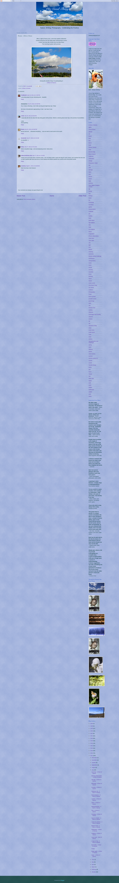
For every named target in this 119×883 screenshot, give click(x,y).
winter (90, 396)
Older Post (82, 196)
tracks (90, 367)
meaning (91, 251)
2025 (91, 726)
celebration (91, 158)
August (94, 767)
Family (90, 191)
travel (90, 371)
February (94, 869)
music (90, 274)
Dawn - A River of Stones (95, 855)
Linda (22, 115)
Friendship (91, 202)
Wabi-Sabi (91, 378)
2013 (91, 750)
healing (90, 216)
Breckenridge (92, 151)
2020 (91, 738)
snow (90, 336)
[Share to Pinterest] (40, 86)
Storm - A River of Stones (95, 803)
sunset (90, 362)
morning (91, 269)
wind (90, 394)
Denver (90, 176)
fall (89, 189)
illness (90, 231)
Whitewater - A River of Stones (96, 830)
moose (90, 267)
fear (90, 193)
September (94, 765)
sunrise (90, 360)
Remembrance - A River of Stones (95, 795)
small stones (92, 332)
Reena (22, 129)
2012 (91, 753)
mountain (91, 272)
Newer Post (21, 196)
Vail (89, 376)
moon (90, 265)
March (93, 867)
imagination (91, 233)
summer (91, 356)
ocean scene (92, 283)
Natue (90, 278)
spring (90, 345)
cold (90, 167)
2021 (91, 735)
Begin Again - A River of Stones (96, 852)
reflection (91, 312)
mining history (92, 260)
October (94, 762)
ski (89, 321)
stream (90, 351)
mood (90, 263)
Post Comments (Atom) (29, 199)
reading (90, 310)
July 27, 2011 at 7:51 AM (30, 146)
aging (90, 127)
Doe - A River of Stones (95, 811)
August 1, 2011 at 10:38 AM (33, 166)
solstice (90, 339)
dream (90, 178)
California (91, 156)
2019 (91, 740)
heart (90, 218)
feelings (90, 195)
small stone (91, 330)
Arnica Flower (92, 129)
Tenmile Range (92, 365)
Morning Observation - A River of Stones (96, 776)
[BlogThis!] (37, 86)
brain (90, 149)
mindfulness (92, 258)
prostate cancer (92, 298)
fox (89, 200)
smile (90, 334)
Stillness (91, 349)
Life (89, 242)
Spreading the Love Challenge (93, 342)
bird (89, 140)
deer (90, 174)
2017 (91, 745)
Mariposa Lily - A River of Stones (95, 792)
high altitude (92, 222)
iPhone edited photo (94, 236)
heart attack (91, 220)
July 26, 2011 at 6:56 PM (30, 115)
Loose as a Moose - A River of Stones (96, 822)
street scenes (92, 353)
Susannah (23, 138)
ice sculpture (92, 229)
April (93, 864)
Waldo (90, 380)
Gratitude (91, 211)
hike (90, 225)
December (94, 757)
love (90, 247)
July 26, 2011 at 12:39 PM (33, 95)
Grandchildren (92, 209)
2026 (91, 723)
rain (89, 305)
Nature (90, 280)
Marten (90, 249)
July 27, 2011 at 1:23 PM (38, 155)
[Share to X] (38, 86)
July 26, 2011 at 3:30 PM (34, 103)
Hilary (22, 146)
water (90, 385)
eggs (90, 181)
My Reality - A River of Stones (96, 845)
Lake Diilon (91, 238)
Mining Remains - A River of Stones (96, 807)
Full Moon (91, 204)
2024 (91, 728)
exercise (91, 183)
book (90, 145)
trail (89, 369)
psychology (91, 301)
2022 (91, 733)
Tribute (90, 374)
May (93, 862)
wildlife (90, 392)
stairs (90, 347)
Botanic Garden (92, 147)
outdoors (91, 289)
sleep (90, 328)
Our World (91, 287)
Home (52, 196)
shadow (90, 319)
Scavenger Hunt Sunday (95, 314)
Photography (92, 292)
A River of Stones (51, 82)
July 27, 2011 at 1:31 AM (33, 138)
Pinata (93, 848)
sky (89, 323)
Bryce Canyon (92, 154)
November (94, 760)
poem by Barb (92, 296)
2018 (91, 743)
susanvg (23, 166)
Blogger (62, 880)
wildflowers (91, 389)
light (90, 245)
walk (90, 383)
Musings (91, 276)
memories (91, 254)
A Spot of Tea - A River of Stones (95, 841)
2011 (91, 755)
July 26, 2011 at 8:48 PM (31, 129)
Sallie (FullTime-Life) (26, 155)
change (90, 160)
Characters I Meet (93, 163)
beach (90, 136)
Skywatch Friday (93, 325)
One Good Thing (93, 285)
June (93, 859)
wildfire (90, 387)
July (93, 770)
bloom (90, 143)
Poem (90, 294)
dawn (90, 172)
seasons (91, 316)
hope (90, 227)
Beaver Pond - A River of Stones (95, 826)
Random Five (92, 307)
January (94, 872)
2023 (91, 731)
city (89, 165)
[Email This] (36, 86)
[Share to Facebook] (39, 86)
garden (90, 207)
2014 (91, 748)
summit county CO (93, 358)
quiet (90, 303)
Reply (22, 99)
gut (89, 213)
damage (91, 169)
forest (90, 198)
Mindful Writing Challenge (95, 256)
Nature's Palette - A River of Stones (96, 818)
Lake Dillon (91, 240)
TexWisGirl (24, 95)
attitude (90, 131)
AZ (89, 134)
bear (90, 138)
